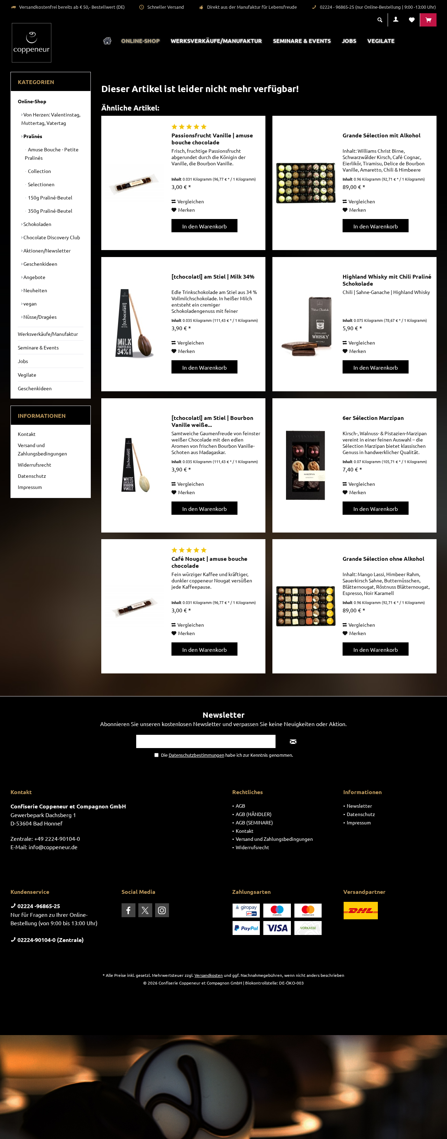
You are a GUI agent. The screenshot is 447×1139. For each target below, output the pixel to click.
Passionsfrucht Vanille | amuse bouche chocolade (212, 139)
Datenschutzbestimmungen (196, 755)
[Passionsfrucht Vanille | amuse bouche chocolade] (134, 183)
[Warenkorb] (428, 20)
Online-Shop (32, 101)
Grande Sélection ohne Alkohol (383, 558)
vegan (29, 303)
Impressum (30, 487)
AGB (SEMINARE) (254, 822)
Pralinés (32, 136)
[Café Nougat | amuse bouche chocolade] (134, 606)
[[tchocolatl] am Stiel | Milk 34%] (134, 324)
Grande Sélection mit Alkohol (381, 135)
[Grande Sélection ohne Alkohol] (306, 606)
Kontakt (27, 434)
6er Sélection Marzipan (373, 417)
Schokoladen (36, 224)
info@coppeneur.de (53, 846)
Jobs (23, 361)
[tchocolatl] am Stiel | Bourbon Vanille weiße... (212, 421)
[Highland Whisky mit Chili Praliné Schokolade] (306, 324)
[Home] (107, 41)
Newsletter (359, 805)
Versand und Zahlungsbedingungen (42, 449)
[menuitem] (428, 20)
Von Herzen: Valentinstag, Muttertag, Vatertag (50, 118)
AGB (240, 805)
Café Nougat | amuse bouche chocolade (209, 562)
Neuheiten (34, 290)
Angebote (33, 277)
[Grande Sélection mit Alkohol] (306, 183)
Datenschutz (32, 476)
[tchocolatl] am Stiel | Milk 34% (213, 276)
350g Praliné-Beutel (49, 211)
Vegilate (27, 374)
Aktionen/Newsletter (46, 250)
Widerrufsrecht (34, 464)
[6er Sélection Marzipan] (306, 465)
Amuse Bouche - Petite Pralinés (52, 153)
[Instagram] (162, 910)
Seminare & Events (38, 347)
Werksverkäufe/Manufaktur (48, 334)
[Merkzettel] (412, 20)
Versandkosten (209, 975)
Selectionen (40, 184)
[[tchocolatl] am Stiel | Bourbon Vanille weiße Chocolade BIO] (134, 465)
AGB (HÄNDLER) (254, 814)
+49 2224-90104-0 (57, 838)
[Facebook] (128, 910)
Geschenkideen (39, 264)
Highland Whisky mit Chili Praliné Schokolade (387, 280)
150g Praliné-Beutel (49, 197)
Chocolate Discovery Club (51, 237)
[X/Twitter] (145, 910)
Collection (39, 171)
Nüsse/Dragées (39, 317)
